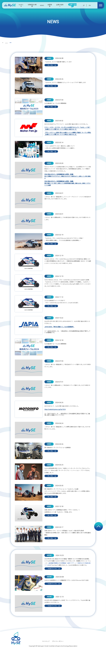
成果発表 (50, 5)
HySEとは (21, 5)
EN (90, 5)
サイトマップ (45, 641)
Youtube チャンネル (52, 568)
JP (83, 5)
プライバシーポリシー (58, 641)
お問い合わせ (73, 5)
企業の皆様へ (59, 5)
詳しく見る (50, 65)
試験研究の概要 (32, 5)
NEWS (42, 5)
